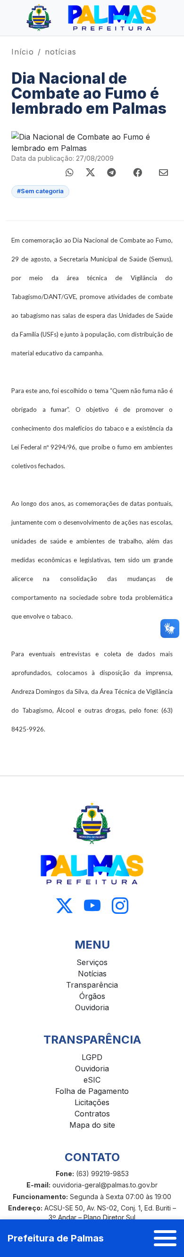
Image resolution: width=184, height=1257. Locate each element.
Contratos (92, 1113)
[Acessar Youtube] (92, 906)
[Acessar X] (64, 906)
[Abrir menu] (165, 1238)
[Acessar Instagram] (120, 906)
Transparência (92, 985)
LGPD (92, 1057)
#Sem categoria (40, 191)
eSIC (92, 1079)
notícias (60, 51)
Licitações (92, 1102)
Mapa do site (92, 1125)
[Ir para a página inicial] (92, 18)
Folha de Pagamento (92, 1091)
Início (22, 51)
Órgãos (92, 996)
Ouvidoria (92, 1007)
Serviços (92, 962)
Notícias (92, 973)
